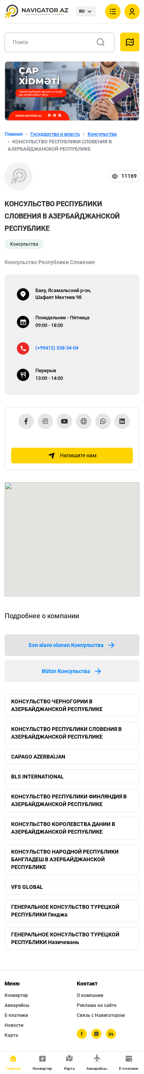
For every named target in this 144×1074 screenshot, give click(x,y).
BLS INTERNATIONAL (37, 776)
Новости (14, 1025)
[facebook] (82, 1034)
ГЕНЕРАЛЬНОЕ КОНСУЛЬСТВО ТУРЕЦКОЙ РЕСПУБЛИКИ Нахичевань (65, 938)
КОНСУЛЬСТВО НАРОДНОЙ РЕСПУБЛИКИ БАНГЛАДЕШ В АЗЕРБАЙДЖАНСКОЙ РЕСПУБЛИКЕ (65, 859)
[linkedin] (111, 1034)
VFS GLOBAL (27, 887)
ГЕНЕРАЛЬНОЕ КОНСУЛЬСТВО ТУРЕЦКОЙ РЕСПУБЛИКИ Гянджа (65, 911)
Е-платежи (16, 1015)
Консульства (102, 134)
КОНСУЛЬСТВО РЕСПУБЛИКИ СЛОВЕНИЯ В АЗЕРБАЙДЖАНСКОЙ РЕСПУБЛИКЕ (66, 733)
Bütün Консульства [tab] (66, 671)
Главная (14, 134)
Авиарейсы (17, 1005)
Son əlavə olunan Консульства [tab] (66, 645)
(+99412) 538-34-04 (56, 348)
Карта (11, 1035)
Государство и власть (55, 134)
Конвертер (16, 995)
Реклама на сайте (96, 1005)
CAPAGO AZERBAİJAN (38, 757)
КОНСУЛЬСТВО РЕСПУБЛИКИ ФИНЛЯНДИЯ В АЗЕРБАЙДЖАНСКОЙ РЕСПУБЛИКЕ (69, 800)
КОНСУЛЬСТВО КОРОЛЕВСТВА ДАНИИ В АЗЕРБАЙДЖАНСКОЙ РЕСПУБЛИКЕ (63, 828)
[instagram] (96, 1034)
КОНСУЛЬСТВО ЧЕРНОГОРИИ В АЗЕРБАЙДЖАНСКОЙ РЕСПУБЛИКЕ (57, 705)
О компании (90, 995)
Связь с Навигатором (101, 1015)
